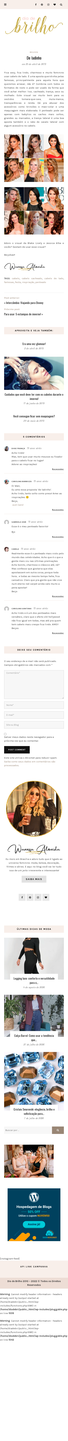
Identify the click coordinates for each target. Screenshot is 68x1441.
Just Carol (18, 504)
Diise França (18, 448)
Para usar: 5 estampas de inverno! (22, 314)
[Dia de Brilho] (34, 25)
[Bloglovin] (54, 4)
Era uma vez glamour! (34, 344)
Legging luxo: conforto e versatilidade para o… (34, 980)
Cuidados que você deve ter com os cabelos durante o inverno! (34, 396)
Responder (58, 469)
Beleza (34, 52)
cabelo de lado (53, 278)
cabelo (15, 278)
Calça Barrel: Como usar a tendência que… (34, 1038)
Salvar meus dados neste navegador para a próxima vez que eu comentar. (29, 739)
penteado (40, 282)
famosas (9, 282)
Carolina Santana (22, 609)
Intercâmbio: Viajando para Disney (24, 303)
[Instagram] (47, 4)
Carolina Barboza (22, 481)
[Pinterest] (41, 4)
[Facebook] (34, 4)
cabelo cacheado (32, 278)
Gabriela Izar (19, 522)
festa (18, 282)
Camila (15, 549)
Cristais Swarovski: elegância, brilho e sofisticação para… (34, 1111)
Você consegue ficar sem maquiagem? (34, 416)
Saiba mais (34, 879)
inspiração (28, 282)
